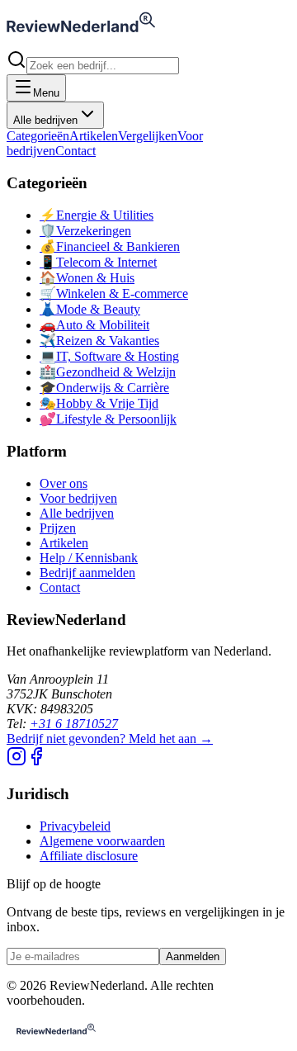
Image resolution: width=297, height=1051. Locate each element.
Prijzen (58, 528)
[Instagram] (16, 762)
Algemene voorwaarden (102, 841)
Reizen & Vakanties (99, 341)
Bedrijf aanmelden (87, 573)
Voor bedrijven (78, 498)
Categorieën (38, 136)
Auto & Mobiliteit (94, 325)
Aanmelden (192, 956)
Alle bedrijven (45, 120)
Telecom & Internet (98, 262)
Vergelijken (147, 136)
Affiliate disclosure (89, 856)
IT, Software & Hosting (109, 356)
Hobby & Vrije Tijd (99, 403)
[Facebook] (36, 762)
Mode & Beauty (90, 309)
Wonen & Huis (87, 278)
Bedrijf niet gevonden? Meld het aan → (110, 738)
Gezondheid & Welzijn (108, 372)
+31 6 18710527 (74, 724)
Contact (75, 151)
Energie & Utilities (96, 215)
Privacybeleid (75, 826)
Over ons (63, 483)
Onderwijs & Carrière (104, 388)
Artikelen (93, 136)
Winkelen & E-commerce (114, 293)
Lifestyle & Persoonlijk (108, 419)
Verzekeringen (85, 231)
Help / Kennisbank (89, 558)
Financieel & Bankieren (110, 246)
